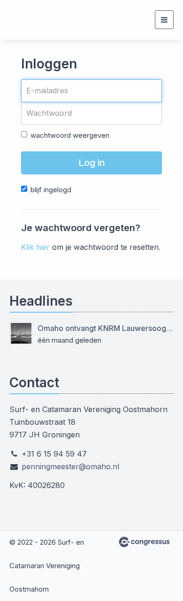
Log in (91, 162)
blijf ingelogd (50, 189)
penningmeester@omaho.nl (70, 466)
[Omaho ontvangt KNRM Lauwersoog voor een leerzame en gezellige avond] (21, 333)
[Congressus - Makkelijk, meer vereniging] (144, 542)
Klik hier (35, 247)
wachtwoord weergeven (69, 135)
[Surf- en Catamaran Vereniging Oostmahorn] (21, 20)
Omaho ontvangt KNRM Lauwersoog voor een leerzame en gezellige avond (106, 328)
